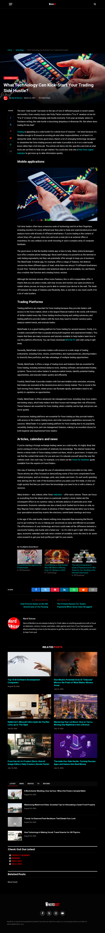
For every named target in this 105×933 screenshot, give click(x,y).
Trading (20, 132)
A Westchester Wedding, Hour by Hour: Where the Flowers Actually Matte (55, 791)
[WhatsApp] (11, 144)
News (21, 784)
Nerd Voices (17, 98)
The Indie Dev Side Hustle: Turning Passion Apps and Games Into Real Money (75, 762)
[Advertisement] (52, 29)
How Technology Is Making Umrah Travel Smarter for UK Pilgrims (52, 832)
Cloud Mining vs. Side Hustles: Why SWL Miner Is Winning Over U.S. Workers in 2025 (56, 567)
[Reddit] (11, 138)
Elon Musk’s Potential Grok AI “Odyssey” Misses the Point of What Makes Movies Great (73, 683)
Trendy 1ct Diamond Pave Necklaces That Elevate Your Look (50, 819)
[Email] (11, 151)
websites (57, 494)
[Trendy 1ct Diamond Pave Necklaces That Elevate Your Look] (15, 822)
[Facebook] (11, 118)
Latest (13, 784)
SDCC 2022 (17, 864)
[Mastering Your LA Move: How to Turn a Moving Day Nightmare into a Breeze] (75, 706)
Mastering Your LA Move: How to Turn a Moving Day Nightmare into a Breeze (73, 723)
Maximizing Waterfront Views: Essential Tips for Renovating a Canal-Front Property (59, 805)
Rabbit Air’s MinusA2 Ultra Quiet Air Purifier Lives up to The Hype (29, 723)
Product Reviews (21, 855)
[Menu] (10, 4)
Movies (31, 784)
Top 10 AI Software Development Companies (24, 681)
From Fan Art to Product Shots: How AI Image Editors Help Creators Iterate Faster (28, 762)
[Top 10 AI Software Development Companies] (29, 664)
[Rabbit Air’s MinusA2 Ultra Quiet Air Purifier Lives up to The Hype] (29, 706)
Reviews (46, 784)
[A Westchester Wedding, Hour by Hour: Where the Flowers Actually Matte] (15, 794)
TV (38, 784)
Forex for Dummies (80, 460)
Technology (11, 78)
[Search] (94, 4)
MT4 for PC (70, 340)
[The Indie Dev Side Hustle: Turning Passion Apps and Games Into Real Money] (75, 746)
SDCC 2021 (17, 861)
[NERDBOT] (52, 4)
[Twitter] (11, 125)
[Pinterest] (11, 131)
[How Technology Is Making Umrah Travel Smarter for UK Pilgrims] (15, 836)
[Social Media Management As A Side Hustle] (29, 557)
